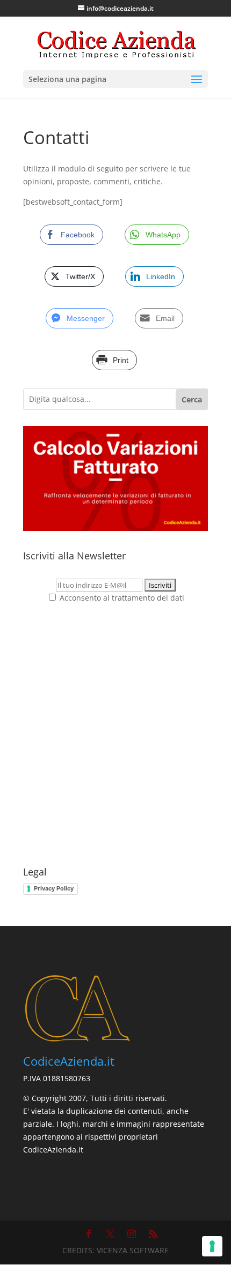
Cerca (192, 399)
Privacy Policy (54, 888)
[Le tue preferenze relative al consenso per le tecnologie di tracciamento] (212, 1246)
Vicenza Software (133, 1250)
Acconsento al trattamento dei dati (120, 598)
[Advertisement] (115, 735)
